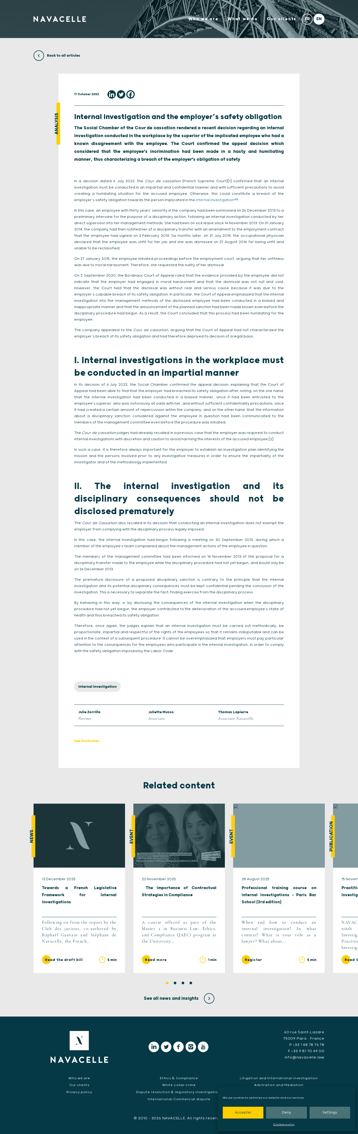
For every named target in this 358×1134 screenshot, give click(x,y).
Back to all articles (63, 55)
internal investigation (215, 200)
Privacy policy (79, 1092)
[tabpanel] (79, 888)
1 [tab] (167, 983)
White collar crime (179, 1085)
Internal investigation (97, 687)
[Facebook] (130, 94)
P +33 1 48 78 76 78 (306, 1045)
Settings (329, 1113)
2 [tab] (175, 983)
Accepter (243, 1113)
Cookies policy (284, 1124)
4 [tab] (190, 983)
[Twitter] (121, 94)
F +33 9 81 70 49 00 (306, 1051)
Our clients (282, 19)
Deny (286, 1113)
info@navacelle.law (304, 1057)
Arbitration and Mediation (278, 1085)
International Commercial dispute (179, 1099)
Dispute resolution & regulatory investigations (179, 1092)
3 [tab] (183, 983)
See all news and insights (172, 998)
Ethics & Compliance (179, 1078)
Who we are (203, 19)
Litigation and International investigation (279, 1078)
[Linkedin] (111, 94)
